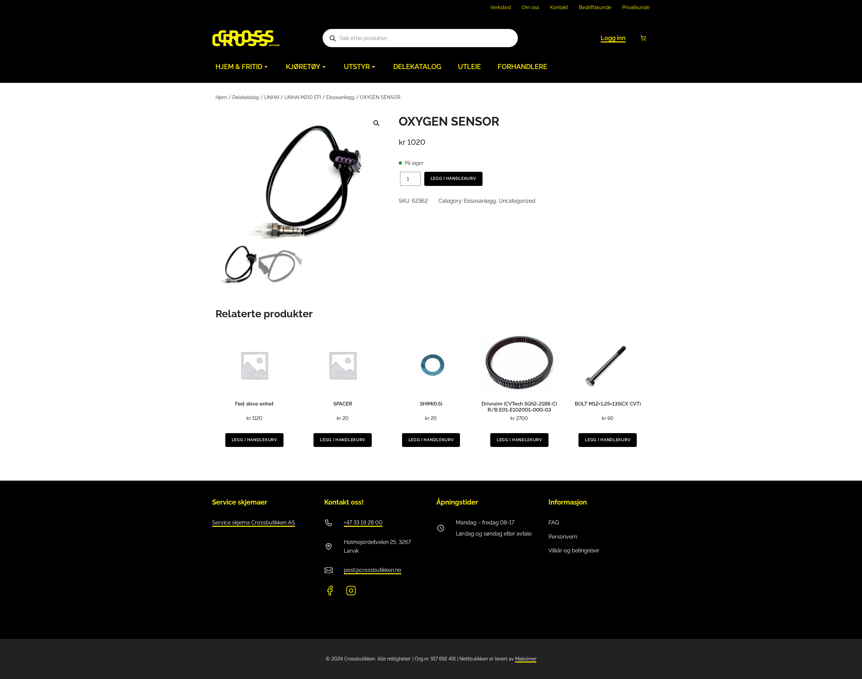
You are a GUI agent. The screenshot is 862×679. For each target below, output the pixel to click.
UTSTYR (357, 67)
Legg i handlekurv (453, 178)
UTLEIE (469, 67)
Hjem (221, 97)
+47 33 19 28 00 (363, 522)
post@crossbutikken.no (372, 570)
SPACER (342, 404)
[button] (376, 123)
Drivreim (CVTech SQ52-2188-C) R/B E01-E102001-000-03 (519, 407)
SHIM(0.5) (431, 404)
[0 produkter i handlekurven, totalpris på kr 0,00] (643, 38)
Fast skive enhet (254, 404)
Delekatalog (245, 97)
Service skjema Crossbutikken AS (253, 522)
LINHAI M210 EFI (303, 97)
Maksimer (525, 658)
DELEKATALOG (417, 67)
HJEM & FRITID (239, 67)
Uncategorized (517, 201)
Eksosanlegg (340, 97)
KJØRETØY (303, 67)
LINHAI (271, 97)
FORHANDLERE (522, 67)
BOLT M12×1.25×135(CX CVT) (608, 404)
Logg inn (613, 37)
